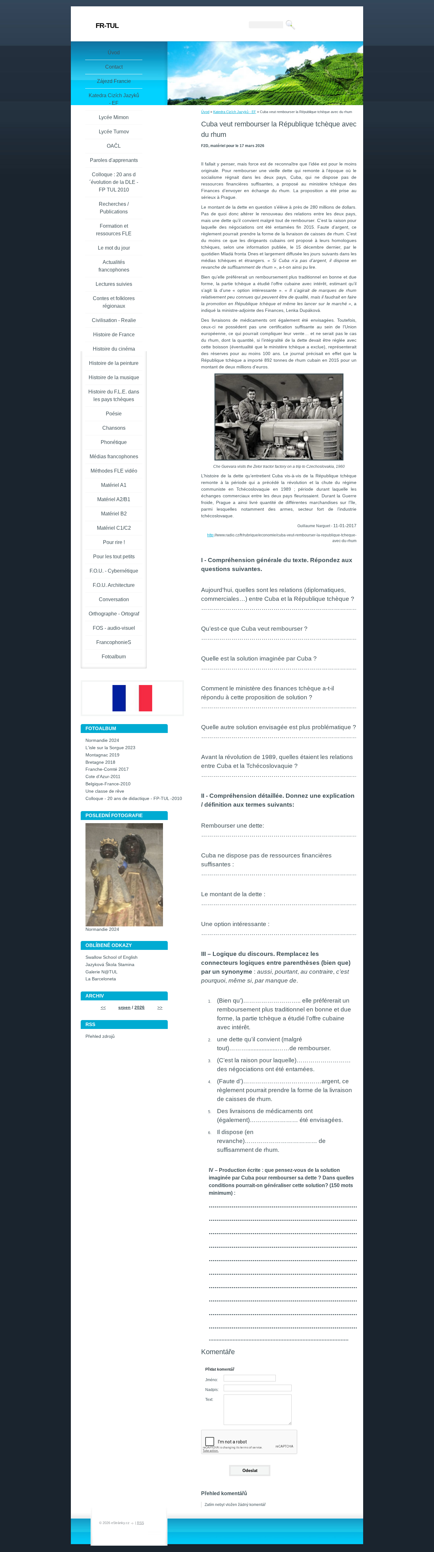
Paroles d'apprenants (114, 160)
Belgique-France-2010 (108, 784)
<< (103, 1007)
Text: (209, 1399)
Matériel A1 (113, 485)
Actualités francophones (113, 265)
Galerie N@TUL (101, 972)
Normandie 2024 (102, 740)
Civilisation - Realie (114, 320)
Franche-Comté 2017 (107, 769)
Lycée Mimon (114, 117)
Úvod (205, 112)
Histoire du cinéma (114, 349)
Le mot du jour (114, 248)
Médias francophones (114, 456)
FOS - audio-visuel (114, 628)
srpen (124, 1007)
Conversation (114, 599)
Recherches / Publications (114, 207)
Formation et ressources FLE (114, 229)
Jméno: (211, 1380)
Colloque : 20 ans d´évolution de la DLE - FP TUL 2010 (113, 182)
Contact (114, 67)
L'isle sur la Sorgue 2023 (110, 747)
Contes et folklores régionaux (114, 302)
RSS (140, 1523)
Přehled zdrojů (100, 1036)
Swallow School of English (111, 957)
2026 (139, 1007)
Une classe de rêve (104, 791)
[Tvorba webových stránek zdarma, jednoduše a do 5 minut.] (133, 1523)
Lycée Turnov (114, 131)
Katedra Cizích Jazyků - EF (234, 112)
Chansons (113, 428)
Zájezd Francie (114, 81)
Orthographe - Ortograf (114, 613)
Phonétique (114, 442)
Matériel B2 (114, 513)
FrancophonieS (113, 642)
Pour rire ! (114, 542)
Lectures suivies (114, 284)
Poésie (114, 413)
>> (159, 1007)
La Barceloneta (100, 979)
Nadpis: (212, 1389)
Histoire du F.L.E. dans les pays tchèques (113, 395)
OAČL (114, 146)
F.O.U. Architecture (114, 585)
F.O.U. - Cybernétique (114, 571)
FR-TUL (107, 26)
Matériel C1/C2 (114, 528)
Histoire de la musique (114, 377)
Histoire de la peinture (114, 363)
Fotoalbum (114, 656)
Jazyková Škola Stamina (109, 964)
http (210, 535)
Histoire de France (114, 334)
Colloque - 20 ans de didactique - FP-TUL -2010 (133, 798)
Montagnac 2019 (102, 755)
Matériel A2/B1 (113, 499)
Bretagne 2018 (100, 762)
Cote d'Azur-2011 (102, 776)
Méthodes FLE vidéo (114, 471)
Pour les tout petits (114, 556)
